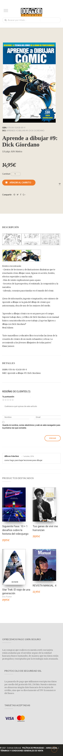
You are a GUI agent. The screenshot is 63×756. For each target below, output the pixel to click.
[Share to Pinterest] (14, 194)
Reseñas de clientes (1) (16, 391)
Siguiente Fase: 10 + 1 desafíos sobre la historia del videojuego (15, 530)
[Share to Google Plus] (24, 194)
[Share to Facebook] (20, 194)
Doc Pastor (7, 596)
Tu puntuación (8, 397)
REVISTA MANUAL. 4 (44, 585)
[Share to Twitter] (18, 194)
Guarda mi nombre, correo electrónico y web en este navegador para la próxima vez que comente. (31, 426)
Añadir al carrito (20, 182)
